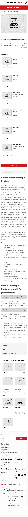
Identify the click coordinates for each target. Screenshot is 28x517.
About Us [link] (17, 462)
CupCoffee (5, 427)
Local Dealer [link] (4, 472)
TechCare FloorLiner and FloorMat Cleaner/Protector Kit (20, 374)
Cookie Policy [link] (7, 503)
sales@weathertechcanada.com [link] (9, 452)
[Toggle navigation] (2, 3)
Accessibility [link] (13, 499)
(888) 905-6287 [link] (5, 447)
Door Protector (18, 407)
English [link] (10, 485)
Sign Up (21, 438)
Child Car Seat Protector (7, 386)
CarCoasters (5, 407)
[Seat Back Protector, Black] (16, 392)
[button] (12, 365)
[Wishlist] (26, 39)
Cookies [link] (20, 503)
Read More (24, 47)
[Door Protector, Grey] (23, 413)
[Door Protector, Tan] (20, 413)
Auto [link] (5, 11)
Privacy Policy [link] (15, 496)
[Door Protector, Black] (16, 413)
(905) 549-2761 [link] (4, 450)
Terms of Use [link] (6, 496)
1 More (4, 395)
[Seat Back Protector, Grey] (23, 392)
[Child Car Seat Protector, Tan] (11, 392)
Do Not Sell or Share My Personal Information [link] (13, 501)
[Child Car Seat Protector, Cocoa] (7, 392)
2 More (16, 415)
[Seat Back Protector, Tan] (20, 392)
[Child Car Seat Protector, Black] (4, 392)
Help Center (4, 455)
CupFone (4, 372)
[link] (2, 11)
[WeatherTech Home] (14, 2)
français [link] (15, 485)
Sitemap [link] (14, 503)
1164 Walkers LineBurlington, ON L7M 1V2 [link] (6, 464)
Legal (21, 496)
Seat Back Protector (19, 386)
